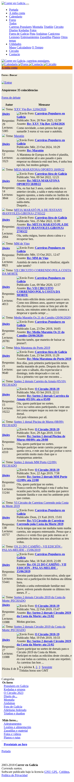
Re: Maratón (35, 150)
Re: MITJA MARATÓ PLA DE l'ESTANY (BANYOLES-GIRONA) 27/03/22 (42, 228)
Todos (13, 23)
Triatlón (48, 26)
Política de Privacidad (15, 775)
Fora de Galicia (13, 706)
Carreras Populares (20, 26)
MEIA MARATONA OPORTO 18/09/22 (39, 169)
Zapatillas (45, 37)
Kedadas (24, 30)
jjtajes (6, 113)
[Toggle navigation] (27, 4)
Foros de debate (11, 97)
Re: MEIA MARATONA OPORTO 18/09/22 (38, 182)
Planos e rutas (12, 737)
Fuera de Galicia (19, 33)
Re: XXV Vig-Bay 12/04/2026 (46, 123)
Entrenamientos (29, 37)
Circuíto (14, 50)
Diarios (13, 30)
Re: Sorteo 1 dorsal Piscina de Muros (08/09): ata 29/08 (41, 438)
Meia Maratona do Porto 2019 (32, 347)
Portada (13, 9)
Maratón (19, 136)
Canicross (54, 33)
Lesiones (14, 37)
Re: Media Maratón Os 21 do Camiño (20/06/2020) (41, 333)
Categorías (8, 679)
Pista (32, 33)
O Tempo (37, 47)
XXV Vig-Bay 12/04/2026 (30, 109)
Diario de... (10, 696)
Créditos (64, 771)
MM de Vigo (22, 243)
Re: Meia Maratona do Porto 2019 (49, 358)
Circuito (59, 26)
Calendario (15, 16)
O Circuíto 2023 (13, 692)
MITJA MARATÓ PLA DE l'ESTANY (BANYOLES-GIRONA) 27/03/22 (32, 211)
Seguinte (47, 667)
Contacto (14, 54)
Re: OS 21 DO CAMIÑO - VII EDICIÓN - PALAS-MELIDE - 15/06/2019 (41, 568)
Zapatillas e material (16, 730)
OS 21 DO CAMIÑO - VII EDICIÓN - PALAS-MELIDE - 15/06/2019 (32, 548)
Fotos (33, 30)
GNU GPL (51, 771)
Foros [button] (12, 20)
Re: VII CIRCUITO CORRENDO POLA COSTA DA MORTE (38, 292)
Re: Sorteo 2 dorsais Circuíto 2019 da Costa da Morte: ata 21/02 (44, 614)
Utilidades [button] (15, 44)
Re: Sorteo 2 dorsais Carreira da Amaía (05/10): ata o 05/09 (43, 397)
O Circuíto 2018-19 (47, 389)
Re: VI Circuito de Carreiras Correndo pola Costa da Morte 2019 (40, 522)
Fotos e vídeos (12, 734)
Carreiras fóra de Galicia (51, 173)
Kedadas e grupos (14, 689)
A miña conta (17, 13)
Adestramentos (12, 723)
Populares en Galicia (16, 686)
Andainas (41, 33)
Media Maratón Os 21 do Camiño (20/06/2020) (42, 317)
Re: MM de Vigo (37, 258)
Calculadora (24, 47)
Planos (56, 37)
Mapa (12, 47)
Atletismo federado (15, 710)
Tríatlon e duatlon (14, 713)
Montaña (37, 26)
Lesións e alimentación (17, 727)
